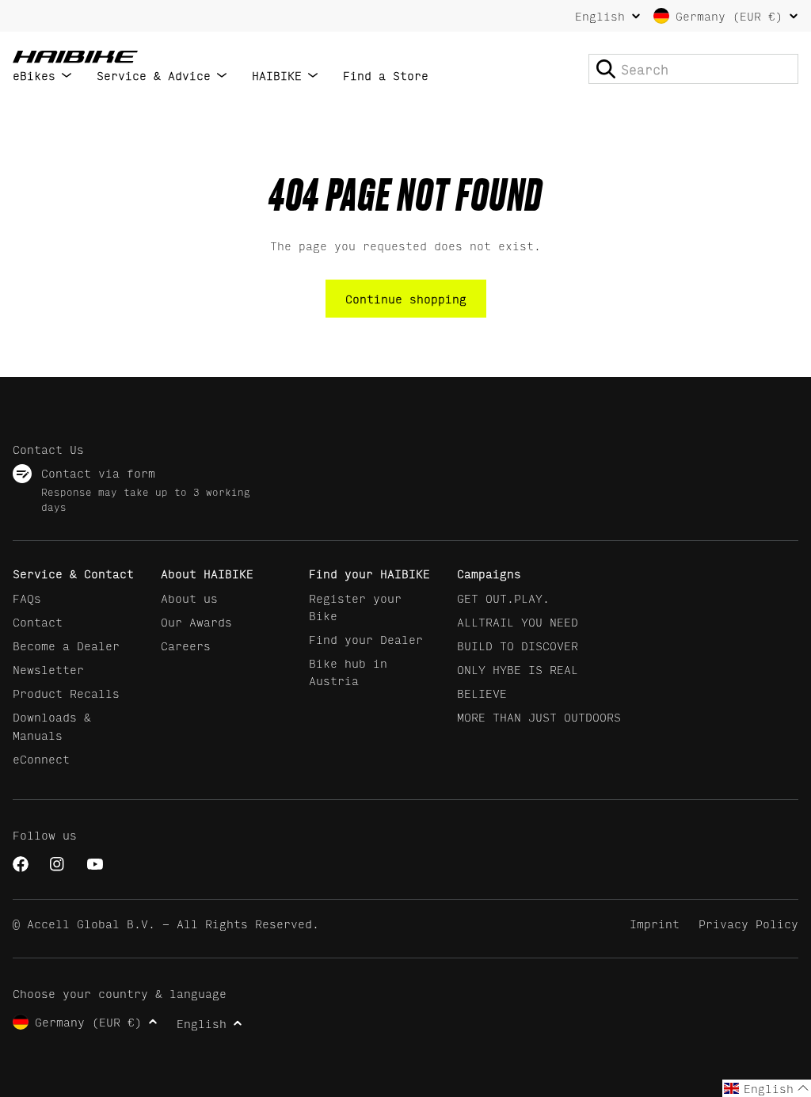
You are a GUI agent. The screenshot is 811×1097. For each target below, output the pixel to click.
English (600, 15)
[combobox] (693, 69)
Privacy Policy (748, 923)
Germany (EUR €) (729, 15)
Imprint (655, 923)
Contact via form (98, 472)
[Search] (605, 68)
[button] (766, 1088)
